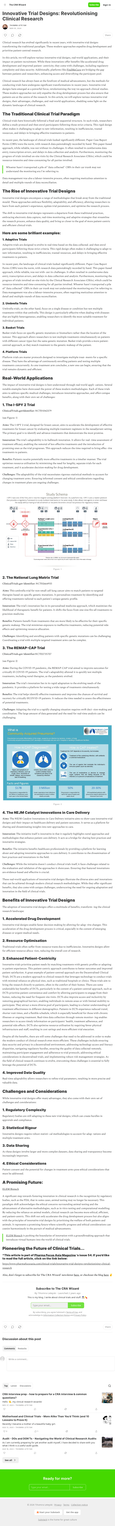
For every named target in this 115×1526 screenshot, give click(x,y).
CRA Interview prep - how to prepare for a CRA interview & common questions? (44, 1396)
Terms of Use (72, 1312)
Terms (66, 1504)
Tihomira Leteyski (18, 25)
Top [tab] (6, 1385)
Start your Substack (49, 1512)
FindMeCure (74, 70)
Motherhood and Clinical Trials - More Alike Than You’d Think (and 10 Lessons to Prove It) (45, 1418)
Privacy (57, 1504)
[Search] (110, 1386)
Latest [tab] (14, 1385)
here (76, 1275)
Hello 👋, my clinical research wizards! (22, 1401)
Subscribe (94, 4)
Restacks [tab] (22, 1348)
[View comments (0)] (13, 35)
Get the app (72, 1512)
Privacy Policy (80, 1315)
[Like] (5, 35)
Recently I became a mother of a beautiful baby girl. (29, 1423)
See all (8, 1460)
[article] (57, 1401)
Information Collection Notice (56, 1315)
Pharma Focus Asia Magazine (55, 1255)
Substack (42, 1519)
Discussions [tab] (25, 1385)
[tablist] (15, 1349)
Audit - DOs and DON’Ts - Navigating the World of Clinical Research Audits (49, 1438)
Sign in (107, 4)
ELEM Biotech (10, 1189)
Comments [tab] (9, 1348)
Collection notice (79, 1504)
